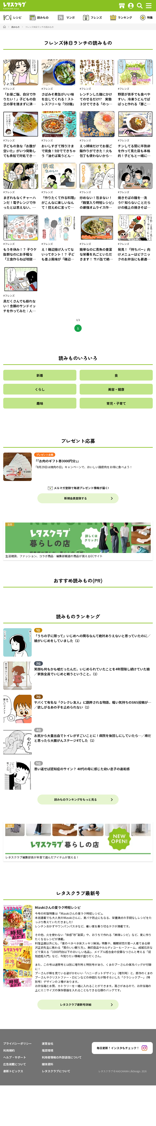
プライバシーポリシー (17, 1043)
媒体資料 (47, 1064)
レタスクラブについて (56, 1071)
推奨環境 (47, 1050)
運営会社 (47, 1043)
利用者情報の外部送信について (62, 1057)
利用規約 (9, 1050)
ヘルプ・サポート (14, 1057)
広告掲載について (14, 1064)
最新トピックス (13, 1071)
